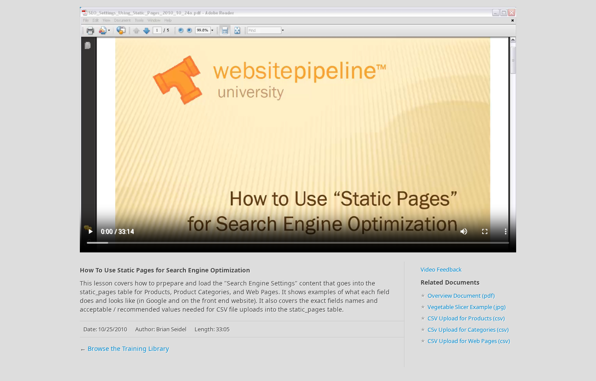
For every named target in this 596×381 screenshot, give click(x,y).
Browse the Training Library (128, 348)
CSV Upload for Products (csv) (466, 318)
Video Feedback (441, 269)
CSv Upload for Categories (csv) (468, 329)
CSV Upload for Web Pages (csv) (469, 341)
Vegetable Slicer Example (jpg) (467, 307)
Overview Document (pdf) (461, 295)
